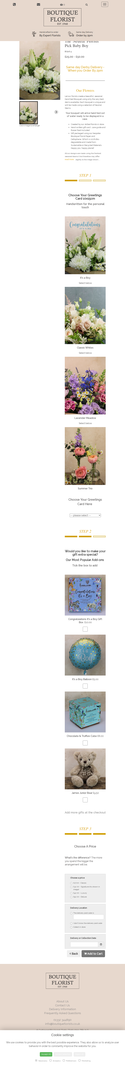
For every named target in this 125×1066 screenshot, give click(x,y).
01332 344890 (62, 1019)
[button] (28, 112)
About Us (62, 1001)
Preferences (71, 1061)
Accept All (46, 1054)
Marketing (86, 1061)
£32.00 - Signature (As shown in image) (86, 888)
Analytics (56, 1061)
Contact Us (62, 1005)
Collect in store (79, 927)
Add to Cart (94, 953)
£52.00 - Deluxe (80, 897)
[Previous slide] (23, 112)
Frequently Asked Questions (62, 1013)
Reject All (79, 1054)
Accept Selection (63, 1054)
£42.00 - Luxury (80, 893)
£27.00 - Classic (79, 883)
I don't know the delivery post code (87, 923)
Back (74, 953)
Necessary (42, 1061)
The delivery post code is (83, 913)
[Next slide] (56, 112)
